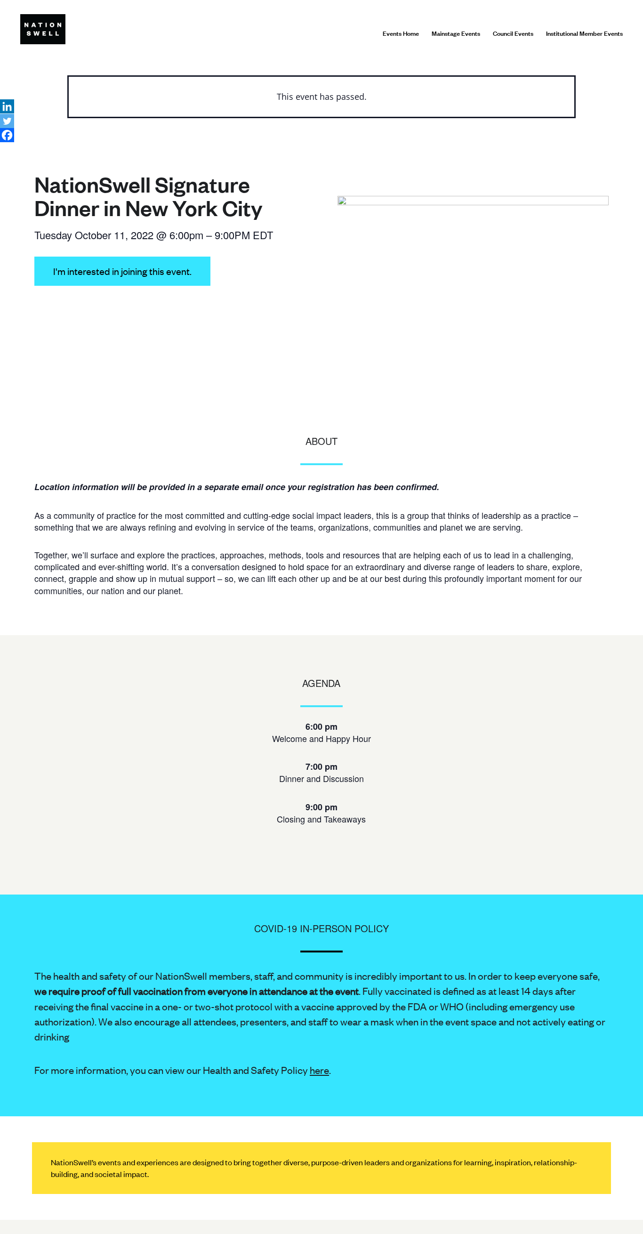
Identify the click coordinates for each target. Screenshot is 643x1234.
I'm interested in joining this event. (122, 271)
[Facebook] (7, 135)
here (319, 1069)
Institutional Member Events (584, 33)
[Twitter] (7, 121)
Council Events (513, 33)
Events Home (401, 33)
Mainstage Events (456, 33)
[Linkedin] (7, 106)
